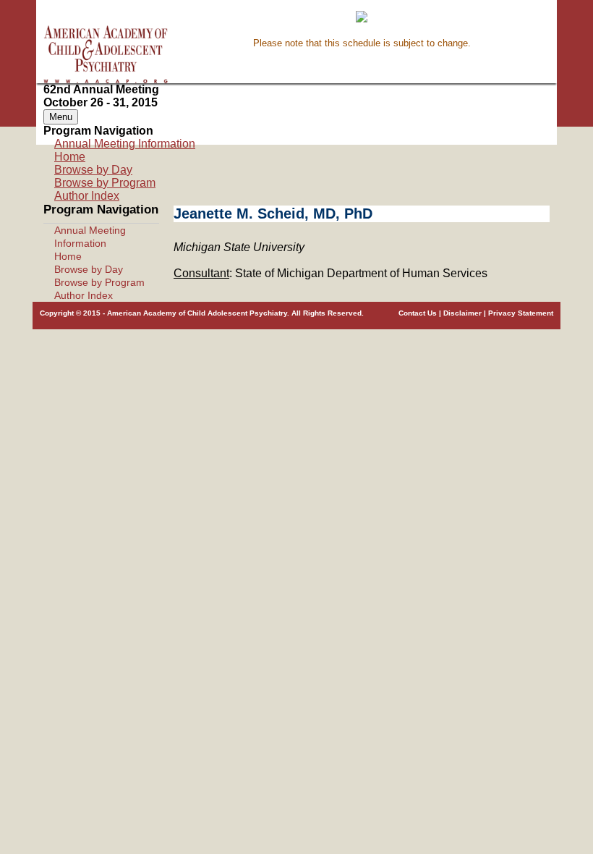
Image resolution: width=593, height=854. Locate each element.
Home (69, 157)
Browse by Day (93, 170)
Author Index (86, 196)
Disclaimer (462, 313)
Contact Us (417, 313)
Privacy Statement (520, 313)
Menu (60, 116)
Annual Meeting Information (124, 144)
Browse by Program (104, 183)
